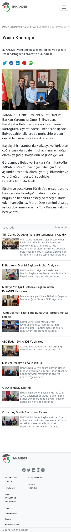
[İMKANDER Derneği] (15, 7)
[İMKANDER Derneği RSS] (43, 470)
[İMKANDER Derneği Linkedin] (33, 470)
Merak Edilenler (11, 514)
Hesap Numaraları (12, 525)
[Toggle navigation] (64, 7)
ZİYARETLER (30, 26)
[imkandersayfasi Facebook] (23, 470)
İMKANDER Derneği (12, 26)
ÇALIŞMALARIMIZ (35, 478)
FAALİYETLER (9, 488)
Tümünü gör (60, 227)
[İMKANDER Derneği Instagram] (38, 470)
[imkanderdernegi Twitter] (28, 470)
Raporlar (8, 519)
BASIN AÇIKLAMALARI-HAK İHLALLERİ (11, 498)
